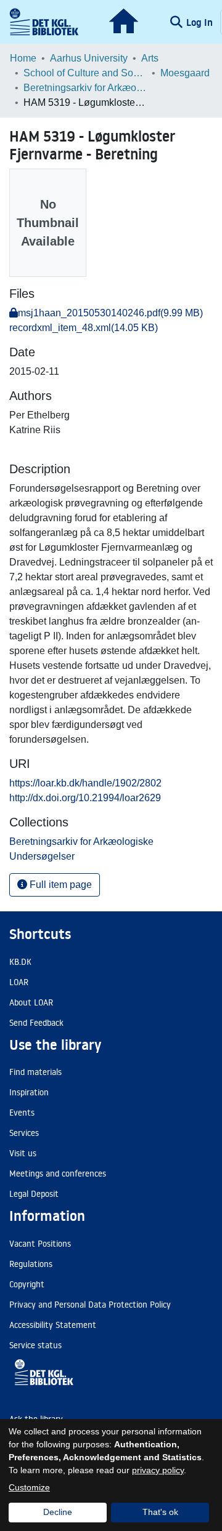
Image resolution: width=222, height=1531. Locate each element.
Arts (149, 58)
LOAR (18, 982)
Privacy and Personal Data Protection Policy (90, 1304)
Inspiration (29, 1092)
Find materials (35, 1071)
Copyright (26, 1284)
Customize (29, 1487)
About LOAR (31, 1002)
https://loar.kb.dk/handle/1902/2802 (85, 783)
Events (22, 1112)
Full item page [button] (59, 884)
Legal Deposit (34, 1193)
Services (24, 1132)
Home (23, 58)
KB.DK (20, 961)
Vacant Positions (40, 1243)
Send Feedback (36, 1022)
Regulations (30, 1263)
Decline (57, 1512)
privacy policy (158, 1470)
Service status (35, 1345)
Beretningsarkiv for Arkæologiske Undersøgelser (85, 87)
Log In (200, 22)
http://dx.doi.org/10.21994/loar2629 (85, 798)
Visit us (22, 1153)
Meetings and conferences (57, 1173)
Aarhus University (89, 58)
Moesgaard (185, 73)
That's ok (160, 1512)
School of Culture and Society (85, 73)
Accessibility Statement (52, 1324)
